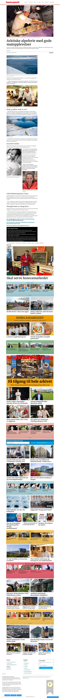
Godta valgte (13, 695)
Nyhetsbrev (46, 2)
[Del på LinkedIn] (51, 52)
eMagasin (50, 2)
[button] (8, 288)
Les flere (30, 295)
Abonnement (31, 2)
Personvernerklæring (28, 671)
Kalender (25, 668)
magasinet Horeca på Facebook (24, 219)
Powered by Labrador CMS (30, 696)
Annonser (38, 2)
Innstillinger (7, 695)
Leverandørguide (27, 669)
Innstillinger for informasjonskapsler (53, 697)
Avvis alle (19, 695)
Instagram (9, 220)
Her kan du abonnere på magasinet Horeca (18, 225)
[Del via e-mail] (52, 52)
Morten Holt (9, 667)
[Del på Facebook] (50, 52)
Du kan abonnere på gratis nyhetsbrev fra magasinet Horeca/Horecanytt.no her (20, 223)
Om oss (42, 2)
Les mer (27, 678)
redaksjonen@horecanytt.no (11, 664)
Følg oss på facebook (28, 673)
